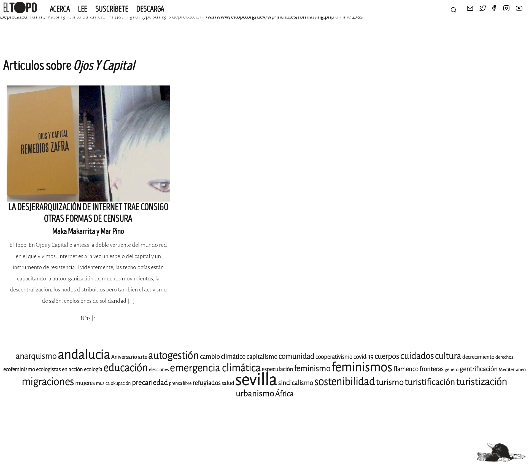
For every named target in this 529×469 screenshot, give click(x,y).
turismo (390, 382)
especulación (277, 369)
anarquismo (36, 356)
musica (103, 383)
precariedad (150, 382)
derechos (504, 357)
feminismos (362, 367)
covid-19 (363, 357)
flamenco (406, 369)
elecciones (159, 369)
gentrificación (479, 369)
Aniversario (124, 356)
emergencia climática (215, 367)
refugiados (207, 383)
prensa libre (180, 383)
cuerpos (387, 356)
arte (142, 356)
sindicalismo (295, 382)
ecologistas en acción (59, 369)
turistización (481, 381)
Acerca (60, 9)
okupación (121, 383)
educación (126, 367)
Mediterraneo (512, 369)
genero (451, 369)
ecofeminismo (19, 369)
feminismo (312, 368)
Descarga (150, 9)
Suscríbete (111, 9)
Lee (82, 9)
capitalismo (262, 357)
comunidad (296, 356)
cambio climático (222, 357)
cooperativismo (333, 357)
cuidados (417, 356)
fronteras (432, 369)
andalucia (84, 354)
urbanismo (255, 393)
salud (228, 383)
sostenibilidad (344, 381)
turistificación (430, 382)
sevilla (256, 379)
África (284, 394)
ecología (93, 369)
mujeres (85, 383)
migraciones (48, 381)
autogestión (173, 355)
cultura (448, 355)
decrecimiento (478, 356)
